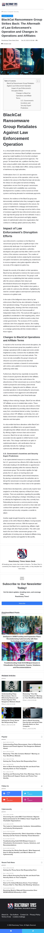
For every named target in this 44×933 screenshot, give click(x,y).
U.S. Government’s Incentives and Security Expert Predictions (27, 104)
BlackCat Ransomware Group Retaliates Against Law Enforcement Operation (20, 84)
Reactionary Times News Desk (10, 40)
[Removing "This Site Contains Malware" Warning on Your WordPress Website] (32, 686)
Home (5, 11)
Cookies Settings (19, 917)
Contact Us (24, 915)
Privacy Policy (35, 915)
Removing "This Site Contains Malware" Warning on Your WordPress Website (32, 696)
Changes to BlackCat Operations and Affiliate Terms (23, 95)
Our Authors (14, 915)
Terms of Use (6, 917)
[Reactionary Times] (10, 4)
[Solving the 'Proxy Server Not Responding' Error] (11, 712)
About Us (5, 915)
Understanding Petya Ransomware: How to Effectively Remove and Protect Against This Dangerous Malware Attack (11, 697)
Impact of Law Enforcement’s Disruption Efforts (21, 89)
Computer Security (13, 11)
